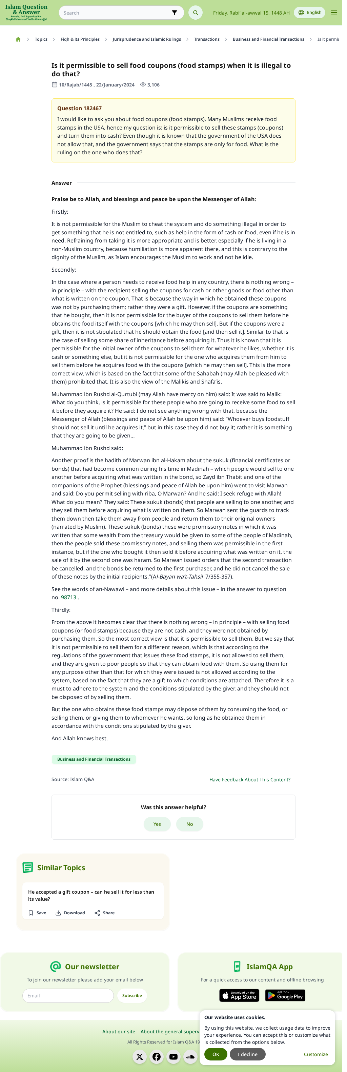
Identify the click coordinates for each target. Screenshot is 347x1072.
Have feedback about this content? (249, 779)
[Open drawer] (334, 12)
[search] (195, 12)
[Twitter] (139, 1057)
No (189, 824)
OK (215, 1054)
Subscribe (132, 995)
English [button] (314, 12)
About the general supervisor (174, 1031)
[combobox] (117, 12)
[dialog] (267, 1037)
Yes (157, 824)
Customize (316, 1054)
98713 (68, 597)
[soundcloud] (190, 1057)
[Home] (18, 39)
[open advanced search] (174, 12)
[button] (37, 913)
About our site (118, 1031)
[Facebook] (156, 1057)
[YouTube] (173, 1057)
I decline (248, 1054)
